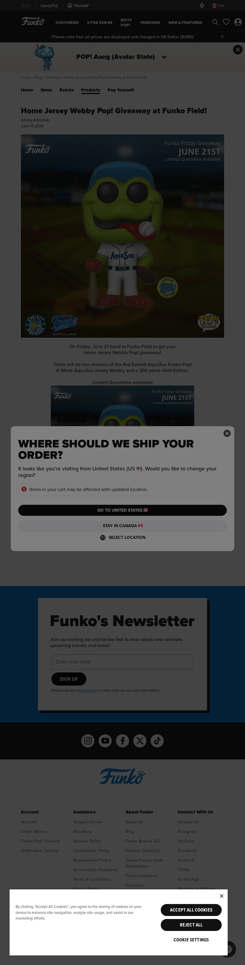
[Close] (221, 896)
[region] (119, 922)
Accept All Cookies (191, 910)
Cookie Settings (191, 940)
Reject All (191, 925)
